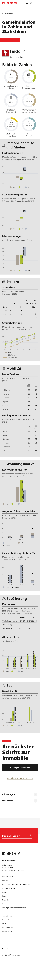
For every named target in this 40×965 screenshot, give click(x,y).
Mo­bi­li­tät (11, 110)
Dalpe (4, 431)
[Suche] (31, 3)
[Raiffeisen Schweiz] (9, 3)
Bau (29, 134)
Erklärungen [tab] (8, 794)
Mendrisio (6, 394)
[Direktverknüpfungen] (27, 3)
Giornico (5, 439)
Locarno (5, 398)
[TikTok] (19, 853)
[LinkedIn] (4, 853)
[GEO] (30, 835)
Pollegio (5, 443)
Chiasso (5, 405)
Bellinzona (6, 390)
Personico (6, 447)
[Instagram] (14, 853)
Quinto (5, 435)
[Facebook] (9, 853)
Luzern (5, 409)
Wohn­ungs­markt (29, 110)
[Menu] (36, 3)
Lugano (5, 402)
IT (11, 948)
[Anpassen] (23, 51)
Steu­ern (29, 86)
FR (8, 948)
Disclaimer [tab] (7, 800)
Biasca (4, 451)
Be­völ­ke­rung (11, 134)
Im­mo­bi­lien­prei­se (11, 86)
